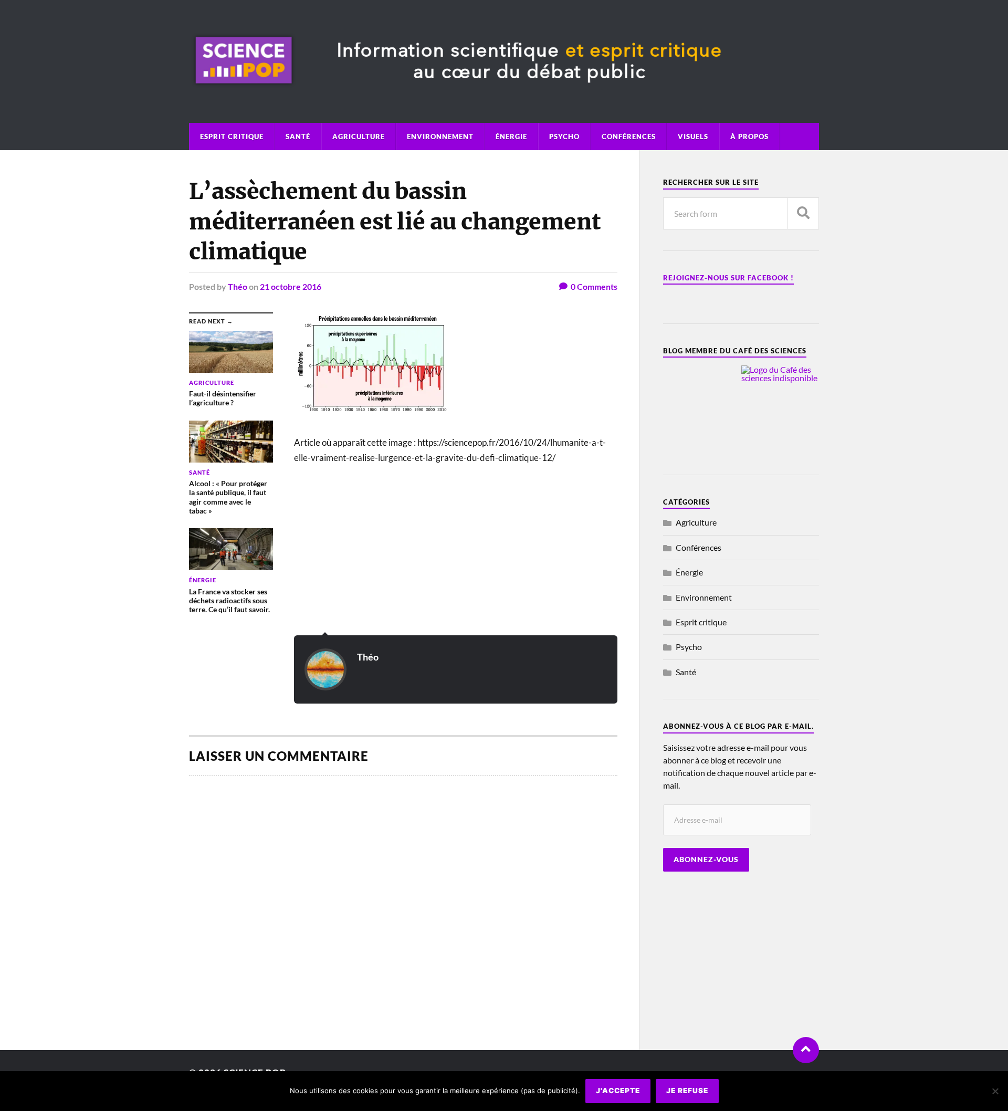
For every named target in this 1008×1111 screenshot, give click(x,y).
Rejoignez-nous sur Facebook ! (728, 278)
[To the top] (806, 1050)
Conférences (629, 136)
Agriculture (358, 136)
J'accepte (618, 1090)
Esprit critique (232, 136)
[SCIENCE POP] (504, 94)
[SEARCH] (803, 213)
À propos (749, 136)
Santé (298, 136)
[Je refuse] (995, 1091)
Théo (237, 286)
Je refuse (687, 1090)
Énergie (511, 136)
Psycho (564, 136)
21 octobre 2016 (290, 286)
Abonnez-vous (706, 859)
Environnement (440, 136)
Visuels (693, 136)
